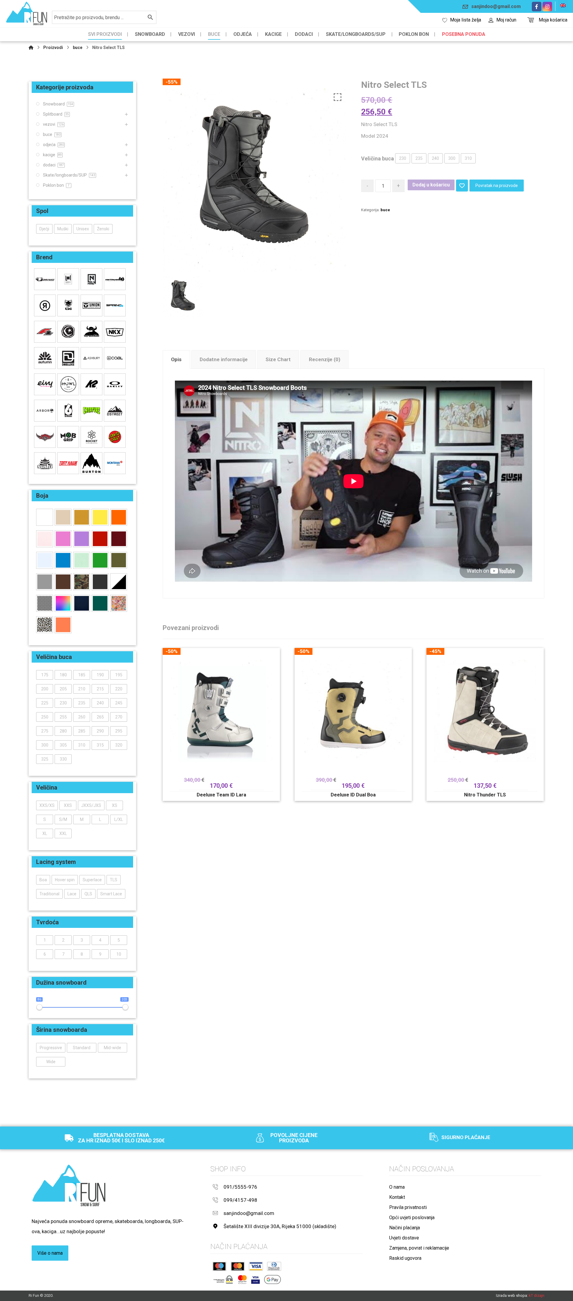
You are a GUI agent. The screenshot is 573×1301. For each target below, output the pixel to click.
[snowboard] (26, 13)
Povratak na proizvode (496, 185)
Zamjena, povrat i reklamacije (419, 1248)
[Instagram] (547, 6)
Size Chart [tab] (278, 359)
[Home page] (31, 47)
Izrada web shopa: (512, 1295)
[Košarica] (530, 19)
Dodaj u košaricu (431, 185)
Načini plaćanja (404, 1227)
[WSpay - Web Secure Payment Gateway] (223, 1279)
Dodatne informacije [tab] (224, 359)
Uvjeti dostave (404, 1238)
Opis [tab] (176, 359)
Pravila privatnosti (408, 1207)
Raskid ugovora (405, 1258)
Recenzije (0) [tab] (324, 359)
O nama (397, 1187)
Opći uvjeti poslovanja (412, 1217)
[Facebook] (536, 6)
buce (385, 210)
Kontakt (397, 1197)
